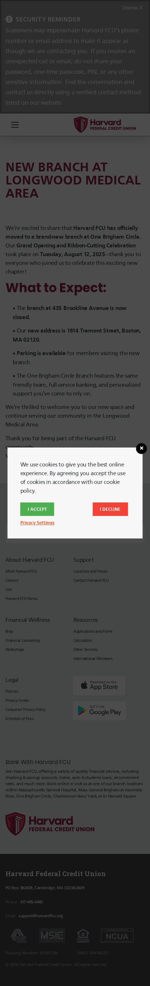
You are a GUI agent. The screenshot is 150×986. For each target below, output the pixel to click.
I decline (110, 509)
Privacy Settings (37, 522)
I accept (37, 509)
